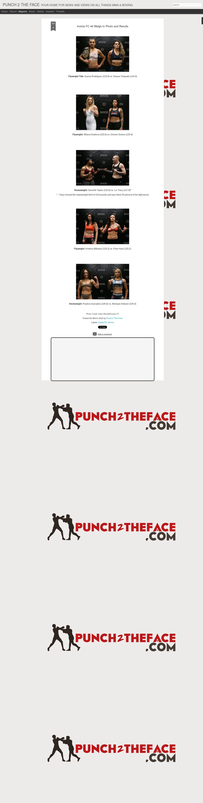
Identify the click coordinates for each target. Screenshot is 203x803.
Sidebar (40, 11)
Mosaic (32, 11)
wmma (111, 322)
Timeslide (60, 11)
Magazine (23, 11)
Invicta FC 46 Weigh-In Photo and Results (102, 26)
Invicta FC (102, 322)
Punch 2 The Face (114, 318)
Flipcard (13, 11)
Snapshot (50, 11)
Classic (4, 11)
